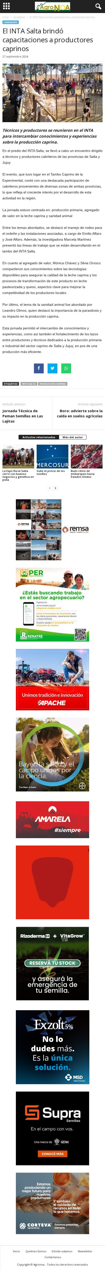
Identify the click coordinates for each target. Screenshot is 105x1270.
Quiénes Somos (36, 1251)
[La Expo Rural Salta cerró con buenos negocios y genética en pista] (18, 456)
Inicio (5, 17)
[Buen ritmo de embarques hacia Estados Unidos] (87, 456)
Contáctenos (52, 1257)
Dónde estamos (62, 1251)
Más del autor (73, 437)
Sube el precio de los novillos (51, 472)
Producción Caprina (53, 383)
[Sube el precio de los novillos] (52, 456)
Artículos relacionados (38, 437)
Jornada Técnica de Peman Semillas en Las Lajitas (22, 415)
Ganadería (19, 17)
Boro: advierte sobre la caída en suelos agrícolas (80, 413)
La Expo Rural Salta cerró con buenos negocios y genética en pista (18, 475)
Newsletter (85, 1251)
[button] (97, 6)
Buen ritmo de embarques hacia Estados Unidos (82, 474)
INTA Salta (29, 383)
